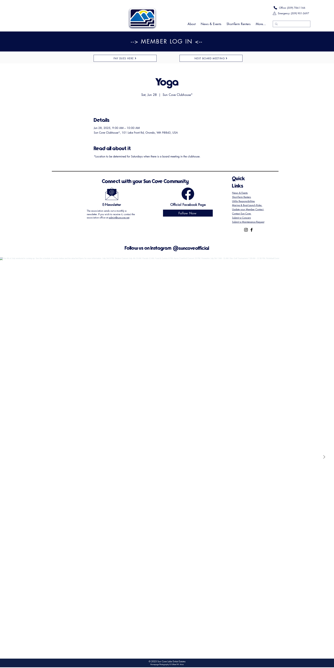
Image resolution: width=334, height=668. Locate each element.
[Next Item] (324, 457)
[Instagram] (246, 229)
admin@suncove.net (119, 217)
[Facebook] (251, 229)
